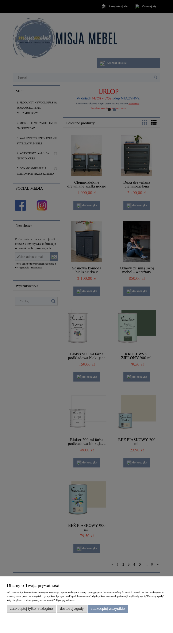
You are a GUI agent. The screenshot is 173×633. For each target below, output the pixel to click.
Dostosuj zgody (72, 609)
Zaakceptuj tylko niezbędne (31, 609)
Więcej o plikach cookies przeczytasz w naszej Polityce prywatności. (41, 600)
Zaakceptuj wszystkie (108, 609)
